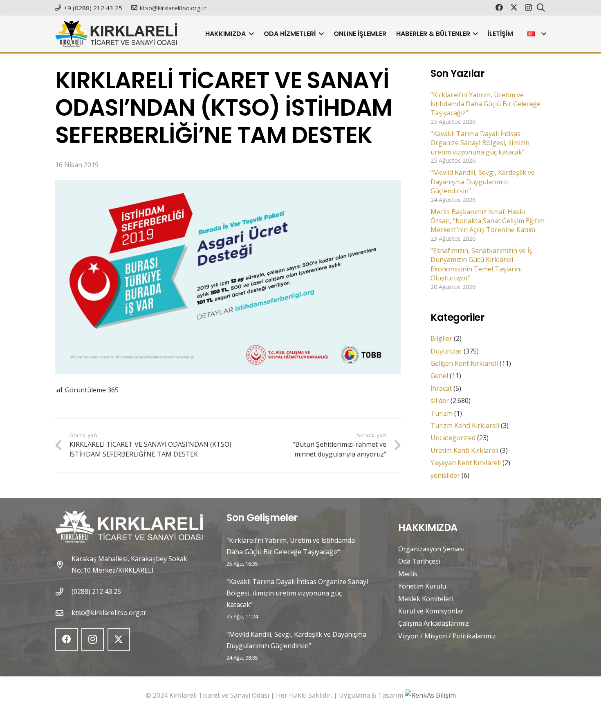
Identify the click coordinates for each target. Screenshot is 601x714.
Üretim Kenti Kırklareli (464, 450)
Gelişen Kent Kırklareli (464, 363)
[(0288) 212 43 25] (63, 591)
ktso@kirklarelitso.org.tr (109, 612)
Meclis (407, 573)
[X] (514, 7)
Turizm (442, 413)
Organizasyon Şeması (431, 548)
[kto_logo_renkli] (116, 34)
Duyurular (446, 351)
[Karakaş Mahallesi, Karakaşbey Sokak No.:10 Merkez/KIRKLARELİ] (63, 565)
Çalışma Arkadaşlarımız (433, 623)
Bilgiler (441, 338)
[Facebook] (499, 7)
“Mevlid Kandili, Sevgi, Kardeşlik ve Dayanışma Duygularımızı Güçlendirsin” (483, 181)
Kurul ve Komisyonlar (431, 611)
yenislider (445, 475)
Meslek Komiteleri (425, 598)
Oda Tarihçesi (419, 561)
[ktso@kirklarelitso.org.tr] (63, 613)
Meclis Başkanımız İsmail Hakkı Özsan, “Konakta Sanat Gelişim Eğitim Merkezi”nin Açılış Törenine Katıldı (488, 221)
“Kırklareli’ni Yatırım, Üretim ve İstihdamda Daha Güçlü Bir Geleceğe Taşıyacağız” (485, 104)
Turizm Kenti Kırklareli (465, 425)
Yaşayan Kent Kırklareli (466, 462)
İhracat (441, 388)
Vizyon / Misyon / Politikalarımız (447, 635)
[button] (250, 34)
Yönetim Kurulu (422, 586)
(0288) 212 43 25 (96, 591)
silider (440, 400)
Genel (439, 375)
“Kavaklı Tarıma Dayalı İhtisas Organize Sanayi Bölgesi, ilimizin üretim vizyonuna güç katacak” (480, 143)
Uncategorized (453, 437)
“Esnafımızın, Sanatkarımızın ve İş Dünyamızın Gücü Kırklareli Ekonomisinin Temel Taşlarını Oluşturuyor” (481, 264)
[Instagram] (528, 8)
